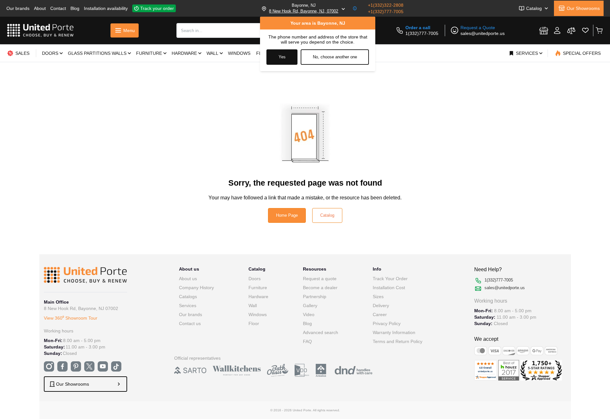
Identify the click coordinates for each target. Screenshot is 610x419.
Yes (282, 56)
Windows (257, 314)
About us (188, 278)
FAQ (307, 341)
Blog (74, 8)
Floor (253, 323)
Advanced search (320, 332)
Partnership (314, 296)
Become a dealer (320, 287)
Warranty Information (394, 332)
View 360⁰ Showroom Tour (70, 318)
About (40, 8)
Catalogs (188, 296)
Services (187, 305)
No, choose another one (335, 56)
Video (308, 314)
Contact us (190, 323)
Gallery (310, 305)
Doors (254, 278)
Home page (287, 215)
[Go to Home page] (40, 30)
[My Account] (557, 30)
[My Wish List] (585, 30)
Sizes (378, 296)
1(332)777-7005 (421, 33)
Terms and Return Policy (397, 341)
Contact (58, 8)
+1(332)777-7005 (385, 11)
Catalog (327, 215)
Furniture (257, 287)
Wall (252, 305)
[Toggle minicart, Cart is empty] (599, 30)
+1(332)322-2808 (385, 5)
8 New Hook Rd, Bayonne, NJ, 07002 (303, 11)
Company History (196, 287)
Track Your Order (390, 278)
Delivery (381, 305)
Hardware (258, 296)
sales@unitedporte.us (482, 33)
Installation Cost (389, 287)
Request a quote (320, 278)
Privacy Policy (387, 323)
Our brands (17, 8)
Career (380, 314)
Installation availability (106, 8)
